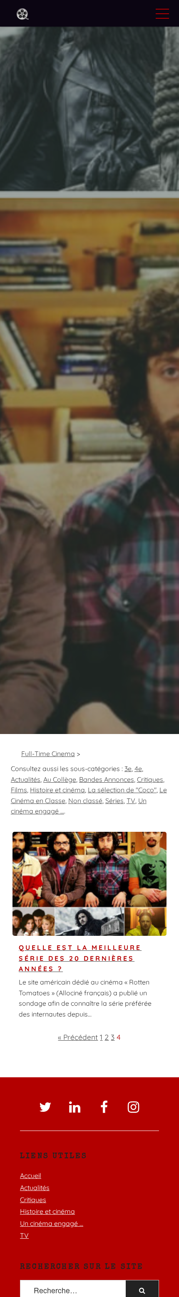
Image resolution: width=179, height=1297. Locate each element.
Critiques (150, 779)
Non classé (85, 800)
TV (131, 800)
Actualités (25, 779)
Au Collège (59, 779)
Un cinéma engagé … (51, 1223)
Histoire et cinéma (57, 790)
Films (19, 790)
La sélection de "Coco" (122, 790)
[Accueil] (22, 14)
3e (128, 768)
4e (138, 768)
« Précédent (78, 1037)
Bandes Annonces (106, 779)
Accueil (30, 1175)
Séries (114, 800)
